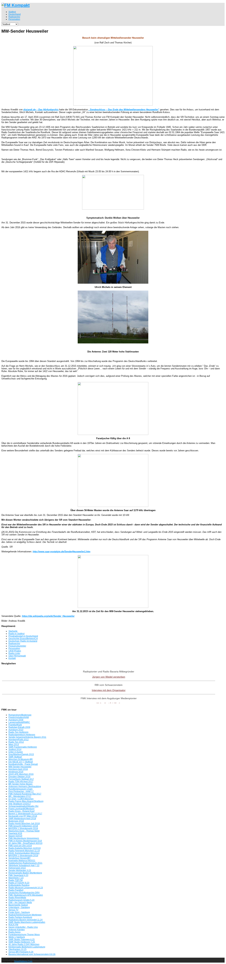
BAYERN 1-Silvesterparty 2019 (23, 855)
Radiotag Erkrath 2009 (19, 727)
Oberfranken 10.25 (17, 949)
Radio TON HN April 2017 (20, 781)
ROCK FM (13, 924)
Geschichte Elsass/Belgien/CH (23, 638)
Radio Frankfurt (15, 890)
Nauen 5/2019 (15, 836)
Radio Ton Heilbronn (18, 732)
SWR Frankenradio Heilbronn (22, 747)
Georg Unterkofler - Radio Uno (23, 927)
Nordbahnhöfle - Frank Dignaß (23, 764)
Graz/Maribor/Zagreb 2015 (21, 754)
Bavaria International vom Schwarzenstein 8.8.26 (31, 954)
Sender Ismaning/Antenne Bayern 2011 (27, 737)
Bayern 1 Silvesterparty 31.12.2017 (25, 813)
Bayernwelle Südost (18, 905)
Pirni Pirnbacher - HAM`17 (21, 791)
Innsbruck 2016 (15, 771)
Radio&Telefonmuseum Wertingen (24, 915)
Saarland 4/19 (15, 833)
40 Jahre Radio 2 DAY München (23, 944)
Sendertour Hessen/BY (19, 858)
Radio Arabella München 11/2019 (24, 848)
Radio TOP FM (15, 880)
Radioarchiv (14, 643)
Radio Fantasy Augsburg (20, 917)
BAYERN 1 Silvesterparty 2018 (23, 828)
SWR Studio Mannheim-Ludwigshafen (26, 922)
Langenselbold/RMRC (19, 722)
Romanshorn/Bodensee (19, 715)
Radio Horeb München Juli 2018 (24, 823)
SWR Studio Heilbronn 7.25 (21, 942)
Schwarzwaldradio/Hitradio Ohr (23, 806)
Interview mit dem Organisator (109, 690)
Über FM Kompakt (17, 656)
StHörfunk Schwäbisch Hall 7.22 (23, 865)
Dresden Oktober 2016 (19, 776)
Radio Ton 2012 (16, 742)
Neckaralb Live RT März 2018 (22, 816)
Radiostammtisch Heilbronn (21, 734)
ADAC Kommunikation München (24, 853)
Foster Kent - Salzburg (19, 912)
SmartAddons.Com (23, 961)
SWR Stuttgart (15, 757)
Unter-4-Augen (15, 752)
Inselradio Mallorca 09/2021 (21, 860)
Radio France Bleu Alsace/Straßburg (25, 801)
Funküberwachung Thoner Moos (24, 934)
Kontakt (12, 658)
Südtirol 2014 (14, 749)
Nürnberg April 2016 (18, 769)
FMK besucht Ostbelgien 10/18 (23, 826)
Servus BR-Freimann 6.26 (20, 952)
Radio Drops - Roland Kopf (21, 811)
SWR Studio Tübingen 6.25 (21, 939)
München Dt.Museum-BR (20, 759)
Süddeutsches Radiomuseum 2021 (25, 863)
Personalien (14, 648)
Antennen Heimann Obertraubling (24, 786)
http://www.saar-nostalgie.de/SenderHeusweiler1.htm (61, 551)
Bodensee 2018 (16, 821)
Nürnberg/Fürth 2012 (18, 739)
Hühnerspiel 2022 (17, 868)
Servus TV (13, 910)
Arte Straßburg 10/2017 (19, 804)
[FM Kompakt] (15, 5)
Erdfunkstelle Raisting (18, 885)
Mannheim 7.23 (15, 878)
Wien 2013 (13, 744)
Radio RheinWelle (17, 897)
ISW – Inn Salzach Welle (20, 902)
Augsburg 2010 (15, 729)
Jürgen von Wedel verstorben (108, 676)
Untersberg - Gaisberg (19, 907)
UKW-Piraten (14, 651)
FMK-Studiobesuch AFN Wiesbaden (25, 895)
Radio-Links (14, 653)
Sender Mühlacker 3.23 (19, 870)
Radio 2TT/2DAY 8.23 (18, 882)
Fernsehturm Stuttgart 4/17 (21, 779)
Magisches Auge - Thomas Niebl (24, 831)
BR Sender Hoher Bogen (20, 784)
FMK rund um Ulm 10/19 (20, 845)
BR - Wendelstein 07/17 (19, 796)
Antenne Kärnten (16, 929)
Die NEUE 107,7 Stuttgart (20, 762)
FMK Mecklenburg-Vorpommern (23, 838)
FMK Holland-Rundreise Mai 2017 (24, 794)
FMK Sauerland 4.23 (18, 875)
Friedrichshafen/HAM (18, 717)
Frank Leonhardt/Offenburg (21, 808)
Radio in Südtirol (16, 633)
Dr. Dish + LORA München (21, 799)
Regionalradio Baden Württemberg (25, 873)
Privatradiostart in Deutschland (23, 636)
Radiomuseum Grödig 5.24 (21, 900)
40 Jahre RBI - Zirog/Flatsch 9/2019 (25, 843)
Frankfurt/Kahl (15, 725)
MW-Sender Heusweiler (19, 766)
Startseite (12, 631)
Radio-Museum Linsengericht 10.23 (25, 887)
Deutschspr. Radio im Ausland (22, 641)
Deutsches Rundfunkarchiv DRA (24, 892)
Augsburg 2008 (15, 720)
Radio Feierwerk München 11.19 (24, 850)
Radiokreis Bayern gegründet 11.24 (25, 920)
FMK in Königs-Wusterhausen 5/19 (25, 841)
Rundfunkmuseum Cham (20, 789)
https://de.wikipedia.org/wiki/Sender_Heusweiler (48, 616)
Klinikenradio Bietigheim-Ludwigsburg (26, 947)
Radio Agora (14, 932)
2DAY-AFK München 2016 (21, 774)
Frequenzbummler (17, 646)
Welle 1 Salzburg (16, 937)
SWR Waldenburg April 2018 (22, 818)
